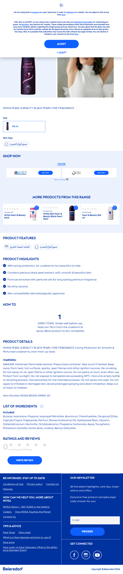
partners (25, 24)
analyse (35, 12)
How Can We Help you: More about (28, 499)
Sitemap (8, 489)
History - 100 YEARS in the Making (26, 506)
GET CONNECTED (81, 543)
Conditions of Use (13, 484)
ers (7, 511)
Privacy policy (35, 484)
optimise (70, 12)
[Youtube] (97, 555)
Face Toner (9, 532)
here (63, 15)
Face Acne (9, 542)
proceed (87, 531)
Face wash (25, 532)
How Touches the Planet (33, 511)
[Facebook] (74, 555)
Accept (61, 44)
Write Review (24, 460)
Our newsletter (82, 478)
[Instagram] (86, 555)
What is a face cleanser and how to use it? (27, 537)
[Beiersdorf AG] (12, 569)
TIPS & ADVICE (12, 526)
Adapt (62, 52)
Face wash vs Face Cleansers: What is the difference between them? (30, 549)
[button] (36, 208)
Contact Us (52, 484)
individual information (83, 22)
